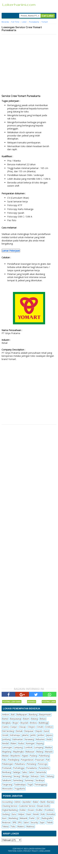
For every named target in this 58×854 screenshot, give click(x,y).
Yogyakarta (20, 788)
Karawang (29, 739)
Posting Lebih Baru (12, 701)
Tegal (30, 784)
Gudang (6, 814)
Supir (42, 822)
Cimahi (40, 727)
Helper (21, 814)
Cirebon (49, 727)
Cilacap (22, 727)
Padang (33, 755)
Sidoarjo (35, 776)
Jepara (49, 735)
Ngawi (25, 755)
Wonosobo (7, 788)
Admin (17, 802)
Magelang (6, 751)
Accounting (7, 802)
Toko (13, 826)
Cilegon (31, 727)
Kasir (29, 814)
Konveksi (51, 814)
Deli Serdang (8, 731)
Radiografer (47, 818)
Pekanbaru (20, 764)
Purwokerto (44, 768)
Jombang (6, 739)
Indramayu (15, 735)
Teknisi (5, 826)
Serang (17, 776)
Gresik (5, 735)
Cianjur (13, 727)
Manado (49, 751)
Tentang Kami (15, 851)
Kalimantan (18, 739)
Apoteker (27, 802)
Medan (5, 755)
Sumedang (18, 780)
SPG (20, 822)
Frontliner (49, 810)
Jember (41, 735)
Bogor (16, 722)
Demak (19, 731)
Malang (39, 751)
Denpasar (29, 731)
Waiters (20, 826)
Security (34, 822)
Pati (47, 759)
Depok (39, 731)
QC (38, 818)
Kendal (5, 743)
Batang (34, 718)
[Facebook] (8, 694)
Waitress (30, 826)
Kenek (36, 814)
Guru (14, 814)
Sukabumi (6, 780)
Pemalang (31, 764)
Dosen (31, 810)
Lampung (18, 747)
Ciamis (5, 727)
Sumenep (29, 780)
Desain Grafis (43, 806)
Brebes (33, 722)
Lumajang (38, 747)
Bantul (5, 718)
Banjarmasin (45, 714)
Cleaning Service (9, 806)
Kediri (49, 739)
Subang (50, 776)
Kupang (40, 743)
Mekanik (23, 818)
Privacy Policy (30, 851)
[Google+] (22, 694)
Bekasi (43, 718)
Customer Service (27, 806)
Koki (43, 814)
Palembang (44, 755)
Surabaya (40, 780)
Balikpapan (22, 714)
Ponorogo (42, 764)
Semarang (6, 776)
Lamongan (7, 747)
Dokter (23, 810)
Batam (26, 718)
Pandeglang (13, 759)
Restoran (6, 822)
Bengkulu (6, 722)
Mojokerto (15, 755)
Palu (4, 759)
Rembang (6, 772)
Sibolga (25, 776)
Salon (31, 772)
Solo (43, 776)
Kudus (21, 743)
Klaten (13, 743)
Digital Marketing (10, 810)
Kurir (4, 818)
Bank (43, 802)
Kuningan (30, 743)
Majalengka (18, 751)
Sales (24, 772)
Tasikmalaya (19, 784)
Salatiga (16, 772)
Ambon (5, 714)
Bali (13, 714)
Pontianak (6, 768)
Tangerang (7, 784)
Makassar (30, 751)
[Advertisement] (29, 65)
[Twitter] (36, 694)
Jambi (33, 735)
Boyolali (24, 722)
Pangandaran (27, 759)
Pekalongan (7, 764)
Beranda (32, 701)
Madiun (48, 747)
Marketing (13, 818)
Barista (50, 802)
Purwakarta (31, 768)
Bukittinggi (43, 722)
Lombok (28, 747)
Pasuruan (39, 759)
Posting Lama (48, 701)
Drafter (39, 810)
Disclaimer (44, 851)
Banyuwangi (15, 718)
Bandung (33, 714)
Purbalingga (18, 768)
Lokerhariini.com (36, 849)
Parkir (32, 818)
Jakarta (25, 735)
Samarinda (41, 772)
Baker (36, 802)
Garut (46, 731)
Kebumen (40, 739)
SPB (14, 822)
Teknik (50, 822)
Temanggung (41, 784)
